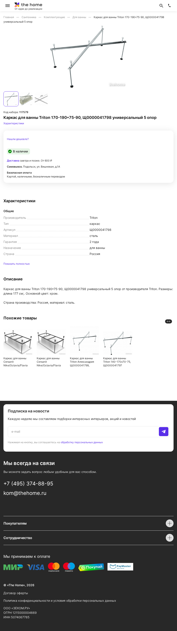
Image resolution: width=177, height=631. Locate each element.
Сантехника (29, 17)
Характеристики (13, 123)
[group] (88, 56)
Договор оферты (15, 593)
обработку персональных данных (82, 442)
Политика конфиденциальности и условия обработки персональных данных (59, 600)
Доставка (13, 160)
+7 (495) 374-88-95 (28, 483)
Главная (9, 17)
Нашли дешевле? (18, 139)
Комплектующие (55, 17)
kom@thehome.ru (24, 493)
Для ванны (80, 17)
